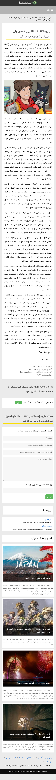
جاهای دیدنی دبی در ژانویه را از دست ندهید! (33, 683)
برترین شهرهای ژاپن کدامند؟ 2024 (37, 578)
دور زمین (48, 519)
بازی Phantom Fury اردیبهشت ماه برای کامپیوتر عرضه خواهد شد (30, 736)
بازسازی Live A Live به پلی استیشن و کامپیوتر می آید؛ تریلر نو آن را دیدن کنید (28, 631)
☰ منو (50, 10)
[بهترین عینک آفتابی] (28, 2)
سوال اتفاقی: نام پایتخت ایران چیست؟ (39, 484)
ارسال (49, 496)
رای (18, 402)
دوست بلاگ (47, 526)
